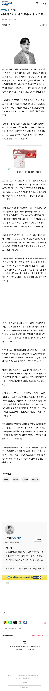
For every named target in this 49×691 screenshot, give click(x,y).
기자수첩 (12, 10)
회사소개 (24, 683)
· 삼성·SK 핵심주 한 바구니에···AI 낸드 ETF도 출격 (24, 552)
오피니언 (4, 10)
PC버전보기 (24, 687)
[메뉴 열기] (36, 3)
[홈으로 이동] (7, 3)
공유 (43, 25)
